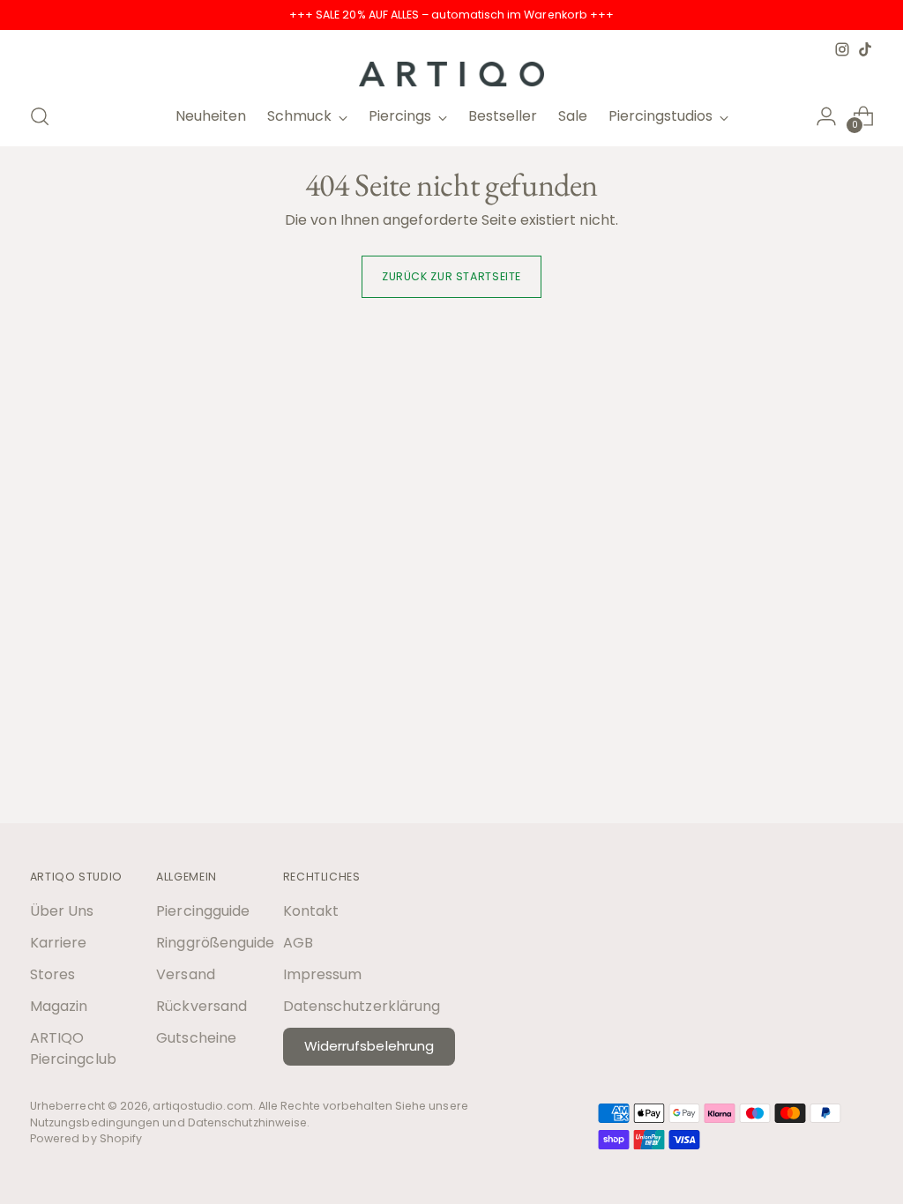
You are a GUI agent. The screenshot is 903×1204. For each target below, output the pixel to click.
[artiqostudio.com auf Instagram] (842, 49)
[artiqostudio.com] (451, 74)
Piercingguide (203, 911)
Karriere (58, 943)
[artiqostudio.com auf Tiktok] (865, 49)
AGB (298, 943)
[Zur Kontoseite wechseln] (826, 116)
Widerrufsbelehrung (369, 1046)
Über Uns (62, 911)
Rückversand (201, 1006)
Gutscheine (196, 1038)
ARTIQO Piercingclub (73, 1048)
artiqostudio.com (202, 1105)
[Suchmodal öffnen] (39, 116)
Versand (185, 974)
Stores (52, 974)
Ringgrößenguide (215, 943)
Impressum (322, 974)
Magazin (59, 1006)
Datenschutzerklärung (362, 1006)
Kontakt (311, 911)
